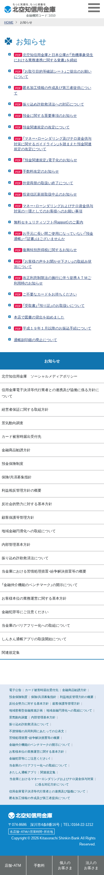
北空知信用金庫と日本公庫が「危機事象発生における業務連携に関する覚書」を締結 (53, 57)
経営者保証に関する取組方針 (25, 409)
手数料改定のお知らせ (41, 171)
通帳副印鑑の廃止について (35, 339)
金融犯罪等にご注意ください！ (29, 758)
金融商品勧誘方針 (16, 449)
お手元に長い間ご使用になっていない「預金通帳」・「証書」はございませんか (53, 236)
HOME (8, 22)
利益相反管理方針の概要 (21, 490)
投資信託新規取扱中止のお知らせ (50, 194)
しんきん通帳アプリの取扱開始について (34, 638)
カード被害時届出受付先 (21, 436)
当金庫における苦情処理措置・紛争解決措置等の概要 (44, 571)
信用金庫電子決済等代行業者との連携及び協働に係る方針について (50, 393)
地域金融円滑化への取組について (29, 530)
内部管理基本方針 (16, 544)
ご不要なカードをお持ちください (50, 294)
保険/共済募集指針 (17, 476)
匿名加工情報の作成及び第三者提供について (39, 797)
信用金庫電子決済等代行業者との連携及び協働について (47, 791)
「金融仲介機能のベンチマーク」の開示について (40, 584)
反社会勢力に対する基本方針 (29, 703)
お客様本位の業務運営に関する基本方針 (34, 598)
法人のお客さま (91, 865)
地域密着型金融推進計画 (26, 710)
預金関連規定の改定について (46, 127)
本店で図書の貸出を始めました (39, 317)
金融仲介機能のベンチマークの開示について (39, 744)
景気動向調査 (12, 422)
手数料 (39, 865)
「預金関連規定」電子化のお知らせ (50, 159)
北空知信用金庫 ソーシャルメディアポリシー (39, 376)
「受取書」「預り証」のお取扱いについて (54, 305)
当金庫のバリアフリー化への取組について (36, 625)
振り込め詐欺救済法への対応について (53, 104)
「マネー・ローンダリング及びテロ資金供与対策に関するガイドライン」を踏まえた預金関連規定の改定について (53, 143)
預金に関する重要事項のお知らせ (50, 115)
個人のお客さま (65, 865)
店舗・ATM (13, 865)
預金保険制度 (12, 463)
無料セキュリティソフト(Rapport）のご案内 (48, 222)
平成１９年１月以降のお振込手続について (57, 328)
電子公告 (15, 689)
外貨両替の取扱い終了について (48, 182)
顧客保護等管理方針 (18, 517)
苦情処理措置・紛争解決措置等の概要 (34, 737)
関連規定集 (11, 652)
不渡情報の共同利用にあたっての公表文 (36, 731)
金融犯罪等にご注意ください (25, 611)
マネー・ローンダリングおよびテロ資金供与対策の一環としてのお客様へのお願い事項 (53, 208)
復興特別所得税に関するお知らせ (50, 249)
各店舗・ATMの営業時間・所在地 (31, 831)
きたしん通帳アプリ (23, 772)
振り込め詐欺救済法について (25, 557)
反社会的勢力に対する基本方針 (27, 503)
